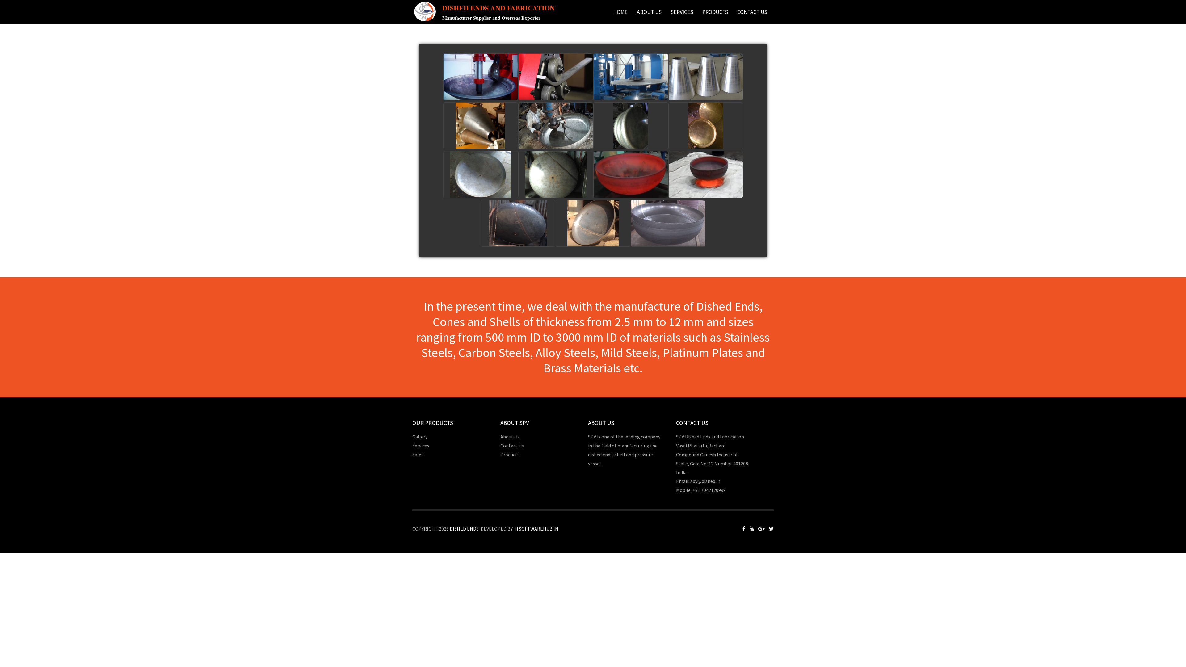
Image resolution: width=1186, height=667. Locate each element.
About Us (649, 12)
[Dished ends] (556, 126)
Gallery (419, 437)
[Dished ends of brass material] (706, 126)
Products (509, 454)
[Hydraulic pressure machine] (631, 77)
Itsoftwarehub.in (536, 529)
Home (620, 12)
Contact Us (752, 12)
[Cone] (481, 126)
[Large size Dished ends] (518, 223)
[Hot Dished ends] (631, 174)
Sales (417, 454)
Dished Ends (464, 529)
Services (682, 12)
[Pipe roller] (556, 77)
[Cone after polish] (706, 77)
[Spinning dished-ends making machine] (481, 77)
